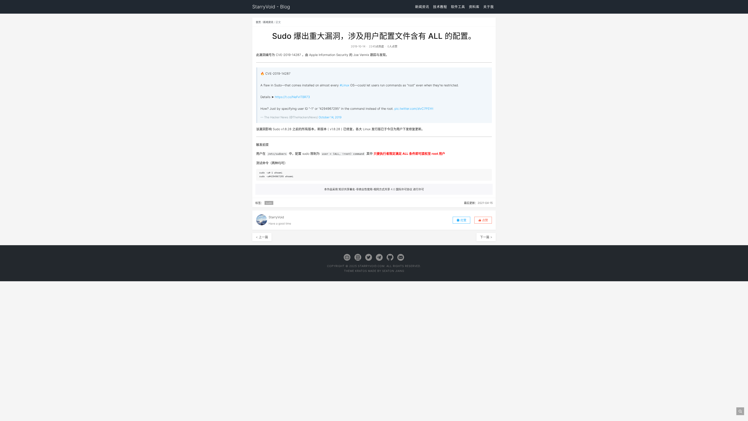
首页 (258, 22)
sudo (269, 202)
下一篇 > (486, 237)
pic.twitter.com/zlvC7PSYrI (413, 109)
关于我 (488, 7)
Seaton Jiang (393, 270)
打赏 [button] (463, 220)
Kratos (361, 270)
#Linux (344, 85)
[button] (483, 220)
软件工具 (458, 7)
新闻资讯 (422, 7)
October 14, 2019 (330, 117)
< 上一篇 (262, 237)
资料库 (474, 7)
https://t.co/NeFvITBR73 (292, 97)
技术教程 (440, 7)
